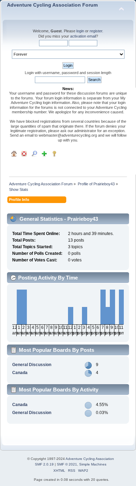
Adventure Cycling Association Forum (52, 5)
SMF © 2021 (67, 464)
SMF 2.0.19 (44, 464)
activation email (83, 36)
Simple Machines (92, 464)
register (96, 31)
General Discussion (31, 364)
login (80, 31)
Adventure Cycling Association (90, 459)
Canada (20, 372)
